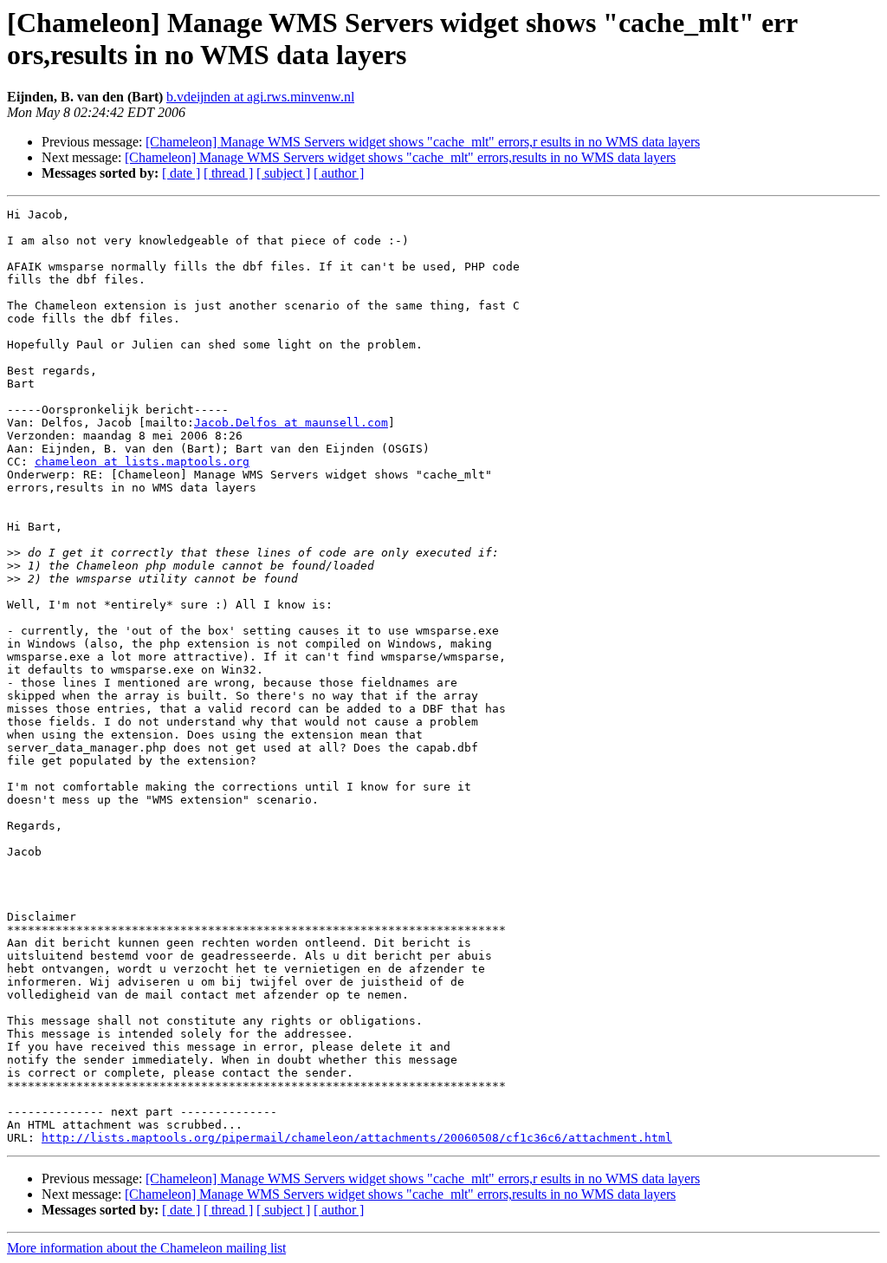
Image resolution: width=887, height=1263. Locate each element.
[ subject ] (283, 173)
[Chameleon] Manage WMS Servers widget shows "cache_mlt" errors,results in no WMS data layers (400, 157)
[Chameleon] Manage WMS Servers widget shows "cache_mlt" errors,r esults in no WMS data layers (423, 141)
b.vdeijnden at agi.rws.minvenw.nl (260, 96)
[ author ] (339, 173)
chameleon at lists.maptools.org (142, 461)
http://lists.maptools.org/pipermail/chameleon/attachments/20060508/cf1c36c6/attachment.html (357, 1137)
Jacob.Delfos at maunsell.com (291, 422)
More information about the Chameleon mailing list (146, 1247)
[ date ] (181, 173)
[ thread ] (228, 173)
